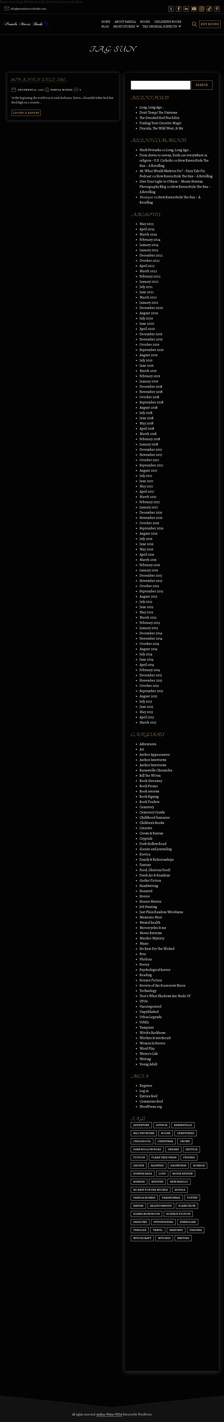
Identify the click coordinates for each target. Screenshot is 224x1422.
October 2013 (149, 685)
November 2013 (151, 680)
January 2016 (149, 570)
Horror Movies (150, 901)
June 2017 (146, 481)
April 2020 (147, 328)
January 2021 (149, 302)
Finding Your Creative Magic (161, 123)
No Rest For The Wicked (157, 948)
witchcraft (142, 1238)
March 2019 (148, 370)
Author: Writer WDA (109, 1414)
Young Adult (149, 1064)
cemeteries (185, 1133)
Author (161, 1125)
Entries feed (149, 1096)
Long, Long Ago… (152, 107)
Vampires (147, 1027)
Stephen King (163, 1222)
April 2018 (147, 428)
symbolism (188, 1222)
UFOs (144, 1001)
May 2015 (146, 612)
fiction (139, 1157)
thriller (139, 1230)
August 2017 (148, 470)
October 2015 (149, 586)
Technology (148, 990)
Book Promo (149, 786)
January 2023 (149, 250)
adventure (141, 1125)
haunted (157, 1165)
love (162, 1173)
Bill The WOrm (150, 775)
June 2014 (146, 659)
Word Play (147, 1048)
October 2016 (149, 523)
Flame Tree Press (164, 1157)
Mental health (150, 922)
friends (189, 1157)
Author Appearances (155, 754)
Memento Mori (151, 917)
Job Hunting (148, 906)
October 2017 (149, 460)
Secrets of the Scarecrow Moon (162, 985)
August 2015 (148, 596)
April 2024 (147, 229)
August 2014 (148, 649)
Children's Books (152, 822)
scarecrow (187, 1205)
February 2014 (150, 670)
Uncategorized (150, 1006)
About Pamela (125, 22)
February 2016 (150, 565)
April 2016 (147, 554)
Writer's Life (149, 1053)
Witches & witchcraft (155, 1038)
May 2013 (146, 712)
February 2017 (150, 502)
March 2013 (148, 722)
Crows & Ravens (26, 113)
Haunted (146, 891)
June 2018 (147, 418)
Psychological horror (155, 969)
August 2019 (149, 355)
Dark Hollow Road (153, 843)
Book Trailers (149, 801)
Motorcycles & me (153, 927)
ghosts (138, 1165)
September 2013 (151, 691)
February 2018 (150, 439)
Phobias (146, 959)
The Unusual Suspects (159, 26)
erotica (192, 1149)
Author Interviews (153, 759)
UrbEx (144, 1022)
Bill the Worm (143, 1133)
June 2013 (146, 706)
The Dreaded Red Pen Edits (159, 117)
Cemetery (147, 807)
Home (106, 22)
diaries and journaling (156, 849)
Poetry (144, 964)
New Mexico (179, 1181)
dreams (173, 1149)
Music (144, 943)
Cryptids (146, 838)
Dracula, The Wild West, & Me (161, 128)
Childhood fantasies (155, 817)
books (165, 1133)
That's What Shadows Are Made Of (165, 996)
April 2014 (147, 664)
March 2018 (148, 433)
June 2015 (146, 607)
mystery (157, 1181)
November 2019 (151, 339)
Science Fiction (151, 980)
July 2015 (146, 601)
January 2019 (149, 381)
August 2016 (149, 533)
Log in (144, 1091)
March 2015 (148, 617)
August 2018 (149, 407)
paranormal (171, 1197)
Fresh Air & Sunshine (155, 875)
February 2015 (150, 622)
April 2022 (147, 265)
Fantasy (145, 864)
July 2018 (146, 412)
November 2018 (151, 391)
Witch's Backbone (153, 1032)
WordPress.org (151, 1106)
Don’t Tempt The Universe (158, 112)
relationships (161, 1205)
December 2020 (151, 307)
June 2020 (147, 323)
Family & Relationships (157, 859)
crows (185, 1141)
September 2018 (151, 402)
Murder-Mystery (152, 938)
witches (164, 1238)
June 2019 (147, 365)
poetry (192, 1197)
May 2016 (146, 549)
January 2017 (149, 507)
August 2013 (148, 696)
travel (158, 1230)
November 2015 (151, 580)
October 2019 (149, 344)
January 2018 (149, 444)
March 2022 (148, 271)
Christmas (165, 1141)
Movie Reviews (151, 933)
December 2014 (151, 633)
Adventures (148, 744)
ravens (138, 1205)
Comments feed (151, 1101)
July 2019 (146, 360)
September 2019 (151, 349)
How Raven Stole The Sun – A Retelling (184, 176)
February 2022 (150, 276)
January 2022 (149, 281)
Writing (145, 1059)
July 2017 (146, 475)
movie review (182, 1173)
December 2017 (151, 449)
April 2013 (147, 717)
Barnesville (183, 1125)
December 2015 (151, 575)
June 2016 (147, 544)
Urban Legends (151, 1017)
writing (183, 1238)
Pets (143, 954)
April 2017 (147, 491)
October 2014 (149, 643)
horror (199, 1165)
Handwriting (149, 885)
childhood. (142, 1141)
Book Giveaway (151, 780)
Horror (145, 896)
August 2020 (149, 313)
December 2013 (151, 675)
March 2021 (148, 297)
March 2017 (148, 496)
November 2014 (151, 638)
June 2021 (147, 292)
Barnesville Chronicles (156, 770)
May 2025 (147, 224)
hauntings (178, 1165)
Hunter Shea (142, 1173)
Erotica (145, 854)
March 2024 (148, 234)
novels (180, 1190)
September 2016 (151, 528)
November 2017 (151, 454)
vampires (176, 1230)
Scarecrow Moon (146, 1214)
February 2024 (150, 239)
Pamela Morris (62, 90)
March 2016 (148, 559)
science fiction (178, 1214)
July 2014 (146, 654)
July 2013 (146, 701)
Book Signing (149, 796)
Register (146, 1085)
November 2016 (151, 517)
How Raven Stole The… (39, 80)
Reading (146, 975)
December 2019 (151, 334)
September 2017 (151, 465)
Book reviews (149, 791)
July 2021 (146, 286)
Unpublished (149, 1011)
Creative (146, 828)
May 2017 (146, 486)
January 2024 (149, 245)
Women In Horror (152, 1043)
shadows (140, 1222)
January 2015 (149, 628)
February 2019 (150, 376)
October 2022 (150, 260)
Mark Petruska (150, 150)
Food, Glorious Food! (155, 870)
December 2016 (151, 512)
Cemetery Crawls (152, 812)
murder (139, 1181)
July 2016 (146, 538)
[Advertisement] (172, 1326)
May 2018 (146, 423)
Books (145, 22)
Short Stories (124, 26)
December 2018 (151, 386)
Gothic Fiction (150, 880)
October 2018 (149, 397)
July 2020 (146, 318)
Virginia (195, 1230)
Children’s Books (167, 22)
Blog (105, 26)
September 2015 (151, 591)
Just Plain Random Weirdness (161, 912)
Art (142, 749)
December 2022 (151, 255)
